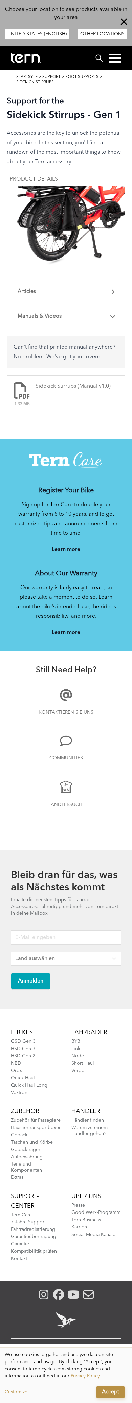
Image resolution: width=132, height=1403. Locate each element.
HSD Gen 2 (23, 1056)
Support (51, 77)
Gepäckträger (25, 1149)
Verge (77, 1070)
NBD (16, 1063)
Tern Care (21, 1214)
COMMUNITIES (66, 758)
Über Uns (86, 1196)
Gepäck (19, 1135)
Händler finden (87, 1120)
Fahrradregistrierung (33, 1229)
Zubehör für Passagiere (36, 1120)
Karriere (80, 1227)
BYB (75, 1041)
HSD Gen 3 (23, 1048)
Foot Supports (81, 77)
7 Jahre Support (28, 1222)
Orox (16, 1070)
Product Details (34, 179)
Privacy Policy (85, 1376)
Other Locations (102, 34)
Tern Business (86, 1220)
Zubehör (25, 1111)
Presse (78, 1205)
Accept (110, 1392)
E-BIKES (22, 1032)
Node (77, 1056)
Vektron (19, 1092)
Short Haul (82, 1063)
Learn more (66, 549)
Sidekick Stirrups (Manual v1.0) (73, 386)
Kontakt (19, 1258)
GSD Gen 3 (23, 1041)
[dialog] (66, 1375)
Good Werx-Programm (95, 1212)
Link (75, 1048)
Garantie (20, 1244)
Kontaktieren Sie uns (66, 712)
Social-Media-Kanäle (93, 1234)
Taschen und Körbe (32, 1142)
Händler (85, 1111)
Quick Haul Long (29, 1085)
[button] (115, 58)
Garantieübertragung (33, 1236)
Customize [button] (16, 1392)
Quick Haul (23, 1078)
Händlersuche (66, 804)
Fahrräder (89, 1032)
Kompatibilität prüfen (34, 1251)
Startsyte (27, 77)
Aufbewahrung (27, 1157)
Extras (17, 1177)
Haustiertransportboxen (36, 1127)
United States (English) (37, 34)
